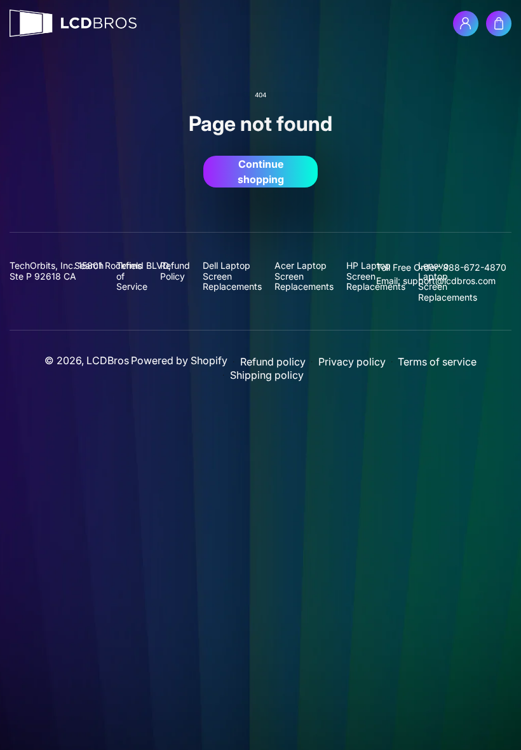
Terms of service (437, 362)
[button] (498, 23)
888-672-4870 (474, 267)
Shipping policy (267, 375)
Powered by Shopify (179, 360)
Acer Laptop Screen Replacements (304, 276)
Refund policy (273, 362)
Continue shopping (261, 172)
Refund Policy (175, 271)
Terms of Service (131, 276)
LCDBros (107, 360)
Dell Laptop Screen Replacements (232, 276)
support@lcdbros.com (449, 280)
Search (89, 266)
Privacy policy (352, 362)
